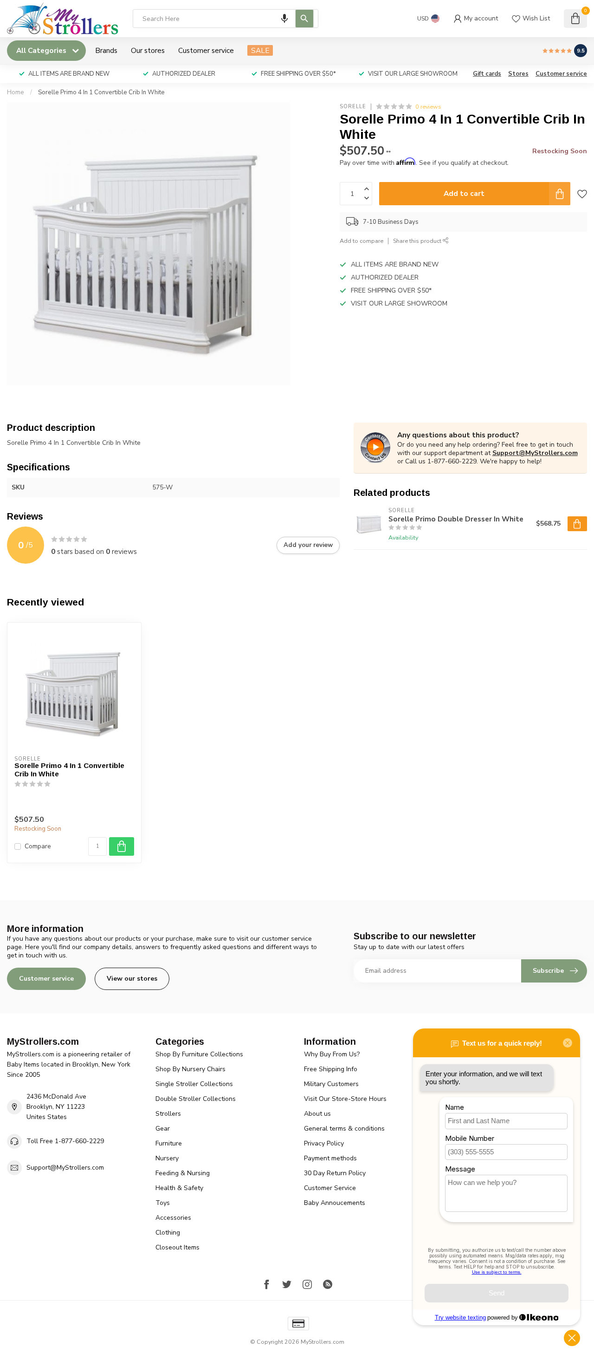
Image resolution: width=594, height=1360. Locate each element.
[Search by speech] (284, 19)
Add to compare (361, 241)
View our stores (132, 978)
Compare (38, 846)
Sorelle (353, 106)
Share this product (418, 241)
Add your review (308, 545)
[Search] (304, 18)
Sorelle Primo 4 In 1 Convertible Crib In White (101, 92)
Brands (106, 50)
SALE (260, 50)
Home (15, 92)
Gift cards (487, 74)
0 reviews (428, 107)
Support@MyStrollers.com (535, 453)
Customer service (206, 50)
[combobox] (225, 18)
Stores (518, 74)
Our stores (148, 50)
